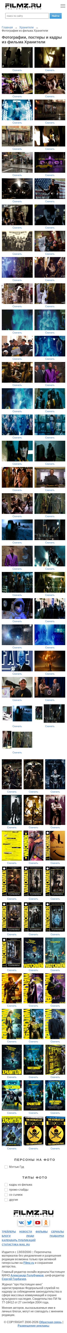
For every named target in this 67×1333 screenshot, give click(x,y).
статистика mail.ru (16, 1244)
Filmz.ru (28, 1262)
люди (30, 1235)
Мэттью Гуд (16, 1166)
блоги (6, 1235)
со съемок (16, 1194)
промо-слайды (18, 1189)
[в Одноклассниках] (46, 1222)
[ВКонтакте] (21, 1222)
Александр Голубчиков (27, 1275)
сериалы (57, 1231)
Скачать (17, 70)
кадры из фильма (20, 1184)
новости (25, 1231)
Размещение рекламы (33, 1325)
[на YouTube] (37, 1222)
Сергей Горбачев (14, 1279)
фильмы (42, 1231)
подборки (57, 1235)
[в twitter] (29, 1222)
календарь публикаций (19, 1240)
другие (13, 1199)
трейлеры (9, 1231)
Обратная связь (50, 1322)
